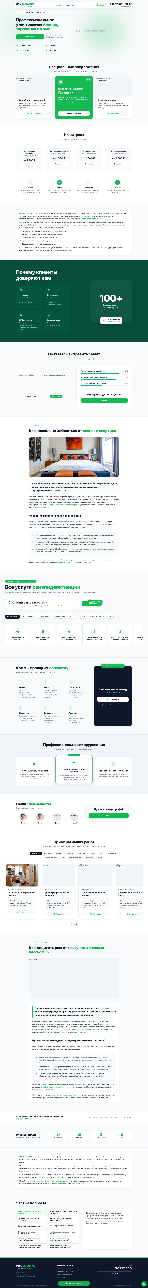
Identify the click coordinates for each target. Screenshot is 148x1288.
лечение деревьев (75, 857)
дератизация (112, 853)
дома (63, 857)
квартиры (59, 853)
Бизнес (111, 616)
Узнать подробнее (34, 113)
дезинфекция (82, 853)
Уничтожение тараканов (64, 1272)
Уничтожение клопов (63, 1269)
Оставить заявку (113, 113)
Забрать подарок (74, 113)
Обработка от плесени (64, 1274)
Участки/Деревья (97, 616)
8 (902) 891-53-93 (121, 4)
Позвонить (101, 5)
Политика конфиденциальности (122, 1285)
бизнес (93, 853)
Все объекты (36, 853)
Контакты (70, 5)
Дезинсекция (28, 616)
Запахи (73, 616)
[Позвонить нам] (144, 1284)
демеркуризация (51, 857)
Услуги (58, 5)
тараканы (70, 853)
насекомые (48, 853)
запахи (99, 857)
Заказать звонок (75, 1283)
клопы (101, 853)
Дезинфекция (59, 616)
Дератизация (43, 616)
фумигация (89, 857)
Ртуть (83, 616)
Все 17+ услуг (12, 616)
